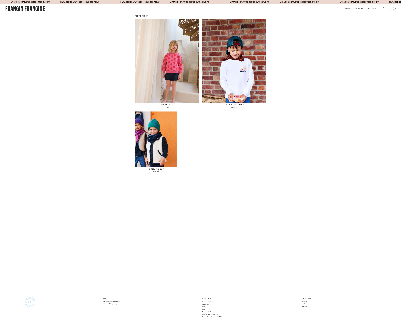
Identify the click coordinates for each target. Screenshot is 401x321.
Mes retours (205, 304)
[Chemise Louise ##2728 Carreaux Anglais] (156, 139)
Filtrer (140, 16)
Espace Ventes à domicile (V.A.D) (212, 317)
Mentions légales (207, 312)
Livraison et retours (207, 301)
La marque (371, 8)
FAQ (203, 307)
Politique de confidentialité (210, 314)
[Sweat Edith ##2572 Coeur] (167, 61)
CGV (203, 309)
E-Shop (348, 8)
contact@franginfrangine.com (111, 301)
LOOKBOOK (359, 8)
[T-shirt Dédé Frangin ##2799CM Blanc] (234, 61)
